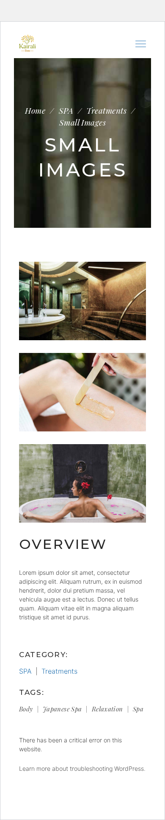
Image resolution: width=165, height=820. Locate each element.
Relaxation (107, 709)
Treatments (106, 110)
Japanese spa (62, 709)
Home (35, 110)
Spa (138, 709)
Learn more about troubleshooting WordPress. (82, 768)
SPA (66, 110)
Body (26, 709)
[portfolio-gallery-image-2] (82, 392)
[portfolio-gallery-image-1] (82, 483)
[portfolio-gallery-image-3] (82, 301)
